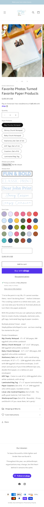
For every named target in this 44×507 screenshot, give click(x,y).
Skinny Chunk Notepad (13, 130)
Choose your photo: (8, 162)
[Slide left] (16, 81)
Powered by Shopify (30, 503)
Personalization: (7, 247)
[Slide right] (27, 81)
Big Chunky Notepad (12, 125)
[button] (4, 12)
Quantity (5, 110)
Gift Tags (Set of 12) (12, 146)
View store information (12, 289)
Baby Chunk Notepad (12, 135)
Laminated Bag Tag (11, 156)
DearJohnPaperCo (18, 503)
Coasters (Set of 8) (11, 151)
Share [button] (6, 422)
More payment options (22, 276)
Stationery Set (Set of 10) (14, 141)
